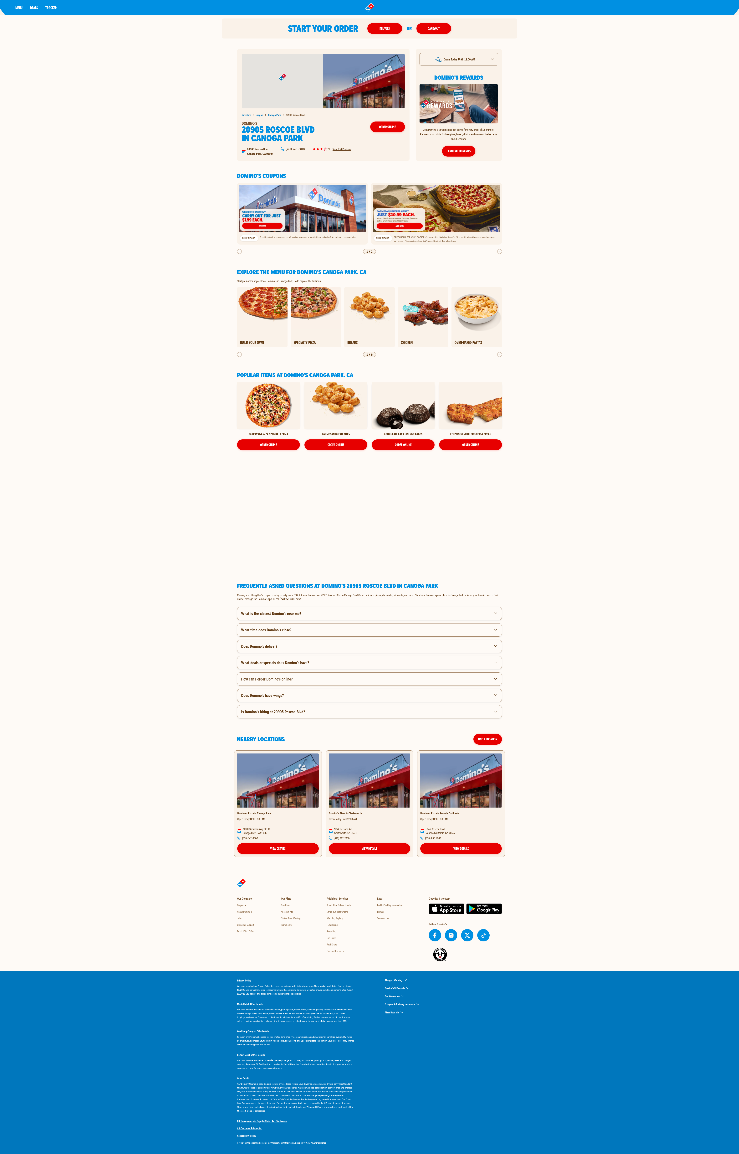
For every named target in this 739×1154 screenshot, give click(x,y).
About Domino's (244, 911)
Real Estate (332, 944)
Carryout (434, 28)
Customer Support (245, 925)
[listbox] (369, 214)
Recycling (331, 931)
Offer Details (248, 238)
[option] (303, 214)
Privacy (380, 911)
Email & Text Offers (245, 931)
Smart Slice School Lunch (339, 905)
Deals (34, 7)
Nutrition (285, 905)
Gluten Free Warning (290, 918)
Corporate (241, 905)
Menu (19, 7)
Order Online (387, 127)
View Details (278, 848)
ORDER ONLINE (268, 444)
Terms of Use (383, 918)
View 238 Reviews (342, 149)
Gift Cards (331, 938)
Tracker (51, 7)
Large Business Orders (337, 911)
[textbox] (369, 597)
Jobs (239, 918)
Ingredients (286, 925)
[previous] (239, 251)
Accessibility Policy (246, 1135)
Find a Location (487, 739)
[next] (499, 251)
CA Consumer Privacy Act (249, 1128)
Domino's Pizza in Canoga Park (254, 813)
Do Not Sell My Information (389, 905)
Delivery (385, 28)
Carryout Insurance (335, 951)
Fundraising (332, 925)
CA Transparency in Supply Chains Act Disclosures (262, 1121)
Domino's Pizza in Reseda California (439, 813)
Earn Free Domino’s (459, 151)
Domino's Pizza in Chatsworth (345, 813)
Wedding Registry (335, 918)
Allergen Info (287, 911)
